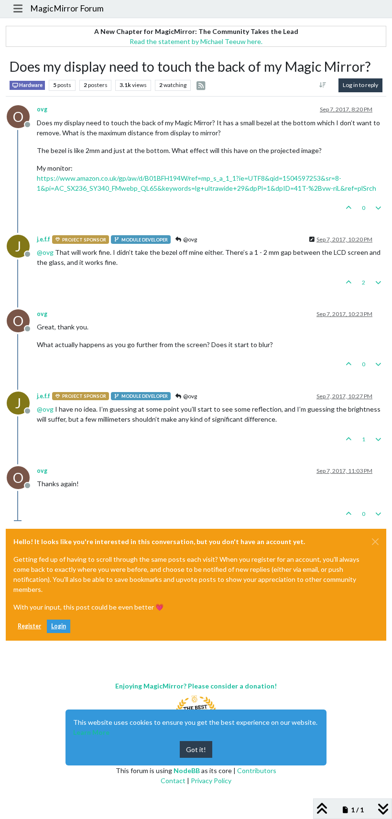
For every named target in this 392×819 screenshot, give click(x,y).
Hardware (30, 85)
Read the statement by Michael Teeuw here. (196, 41)
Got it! (196, 749)
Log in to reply (360, 84)
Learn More (91, 732)
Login (58, 626)
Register (29, 626)
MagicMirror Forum (67, 8)
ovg (42, 109)
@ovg (189, 239)
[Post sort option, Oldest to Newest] (323, 85)
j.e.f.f (43, 239)
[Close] (375, 542)
